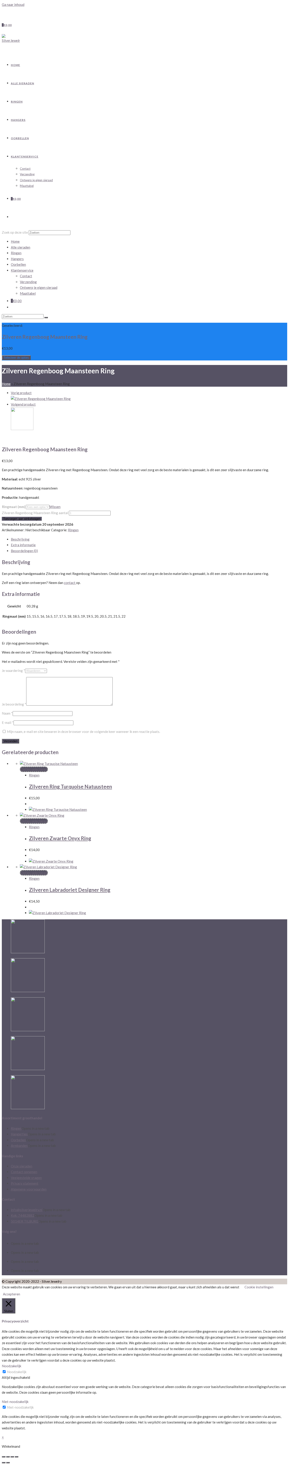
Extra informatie (23, 545)
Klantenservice (22, 270)
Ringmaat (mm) (13, 507)
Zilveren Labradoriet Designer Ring (69, 890)
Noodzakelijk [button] (11, 1366)
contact (70, 583)
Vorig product (21, 393)
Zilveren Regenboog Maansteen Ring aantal (35, 513)
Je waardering (13, 670)
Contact (26, 276)
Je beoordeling (14, 704)
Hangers (17, 259)
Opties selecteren (34, 769)
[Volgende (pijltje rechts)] (8, 1462)
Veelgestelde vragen (26, 1178)
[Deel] (8, 1456)
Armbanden (19, 1146)
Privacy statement (24, 1183)
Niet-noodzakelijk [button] (15, 1402)
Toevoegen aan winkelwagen (21, 518)
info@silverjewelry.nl (26, 1210)
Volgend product (23, 404)
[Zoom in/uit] (16, 1456)
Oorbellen (18, 264)
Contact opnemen (24, 1172)
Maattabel (28, 293)
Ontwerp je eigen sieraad (38, 287)
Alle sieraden (20, 247)
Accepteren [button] (11, 1294)
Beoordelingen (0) (24, 551)
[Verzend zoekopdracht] (46, 317)
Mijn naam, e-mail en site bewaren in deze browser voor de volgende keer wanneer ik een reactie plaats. (83, 731)
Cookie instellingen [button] (259, 1287)
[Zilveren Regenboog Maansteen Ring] (41, 399)
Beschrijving (20, 539)
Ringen (16, 253)
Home (6, 384)
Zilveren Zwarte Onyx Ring (60, 838)
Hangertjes (19, 1134)
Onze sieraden (21, 1166)
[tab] (149, 539)
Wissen (55, 507)
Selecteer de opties (16, 357)
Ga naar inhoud (13, 4)
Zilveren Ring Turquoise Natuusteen (70, 787)
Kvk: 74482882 (22, 1215)
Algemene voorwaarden (29, 1189)
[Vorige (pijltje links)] (3, 1462)
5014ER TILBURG (24, 1221)
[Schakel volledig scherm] (12, 1456)
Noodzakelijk (16, 1372)
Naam (7, 713)
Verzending (28, 282)
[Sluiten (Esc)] (3, 1456)
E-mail (8, 722)
